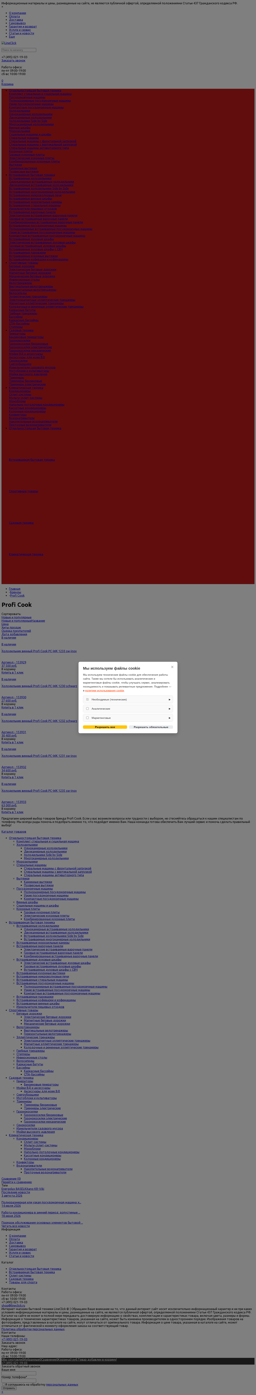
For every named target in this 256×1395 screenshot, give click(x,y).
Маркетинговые (101, 717)
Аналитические (101, 708)
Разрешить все (105, 727)
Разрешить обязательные (151, 727)
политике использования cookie (104, 690)
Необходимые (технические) (109, 699)
